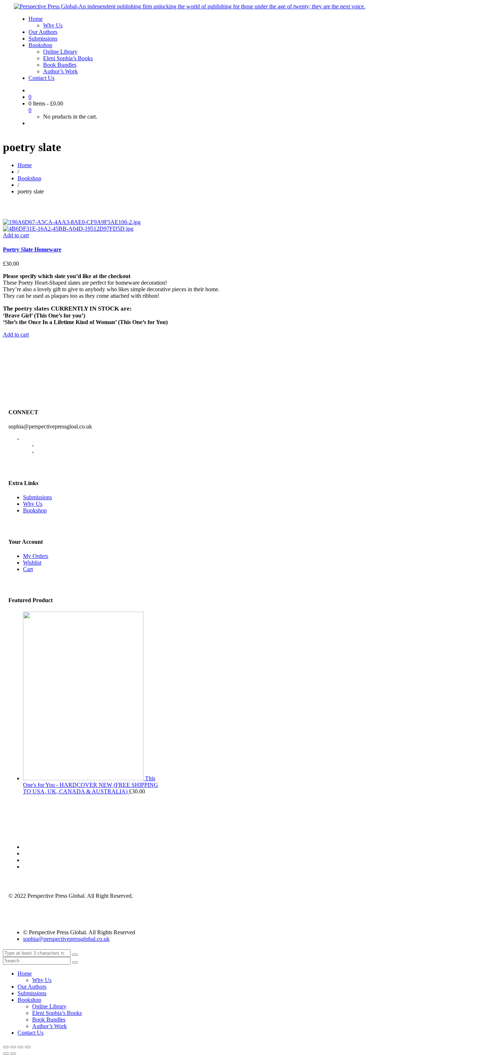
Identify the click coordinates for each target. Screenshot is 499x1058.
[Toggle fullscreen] (20, 1047)
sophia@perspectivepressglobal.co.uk (66, 939)
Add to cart (16, 235)
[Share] (13, 1047)
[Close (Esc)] (6, 1047)
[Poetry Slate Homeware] (72, 222)
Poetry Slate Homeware (32, 249)
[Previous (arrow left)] (6, 1054)
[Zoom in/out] (28, 1047)
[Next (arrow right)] (13, 1054)
